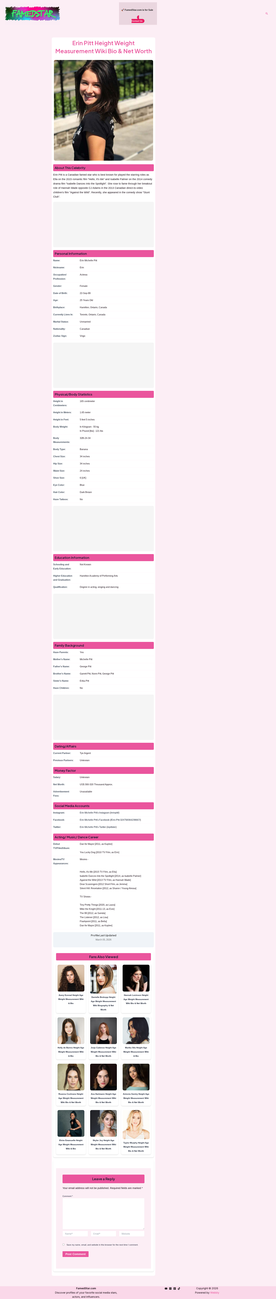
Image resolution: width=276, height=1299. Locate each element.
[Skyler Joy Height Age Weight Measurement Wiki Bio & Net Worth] (103, 1124)
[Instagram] (170, 1288)
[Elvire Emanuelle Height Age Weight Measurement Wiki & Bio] (70, 1124)
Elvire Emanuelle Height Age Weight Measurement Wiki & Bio (71, 1144)
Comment (68, 1196)
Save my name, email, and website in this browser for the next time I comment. (102, 1245)
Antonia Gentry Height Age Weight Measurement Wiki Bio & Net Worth (136, 1098)
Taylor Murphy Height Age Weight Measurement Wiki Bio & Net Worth (136, 1147)
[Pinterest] (174, 1288)
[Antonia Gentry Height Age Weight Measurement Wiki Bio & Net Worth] (136, 1077)
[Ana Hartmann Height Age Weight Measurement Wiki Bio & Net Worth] (103, 1077)
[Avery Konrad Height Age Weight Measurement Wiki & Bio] (70, 978)
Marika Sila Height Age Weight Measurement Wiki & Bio (136, 1051)
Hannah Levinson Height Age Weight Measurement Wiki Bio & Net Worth (136, 999)
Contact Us (137, 21)
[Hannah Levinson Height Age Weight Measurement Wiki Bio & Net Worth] (136, 978)
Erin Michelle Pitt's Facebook (94, 820)
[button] (267, 13)
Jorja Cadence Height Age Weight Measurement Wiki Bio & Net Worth (103, 1051)
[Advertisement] (103, 224)
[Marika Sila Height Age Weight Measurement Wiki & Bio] (136, 1031)
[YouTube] (166, 1288)
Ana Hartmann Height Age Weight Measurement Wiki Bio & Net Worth (103, 1098)
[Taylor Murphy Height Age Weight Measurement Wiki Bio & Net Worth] (136, 1125)
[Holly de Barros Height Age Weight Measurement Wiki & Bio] (70, 1031)
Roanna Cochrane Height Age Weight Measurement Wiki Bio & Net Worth (71, 1098)
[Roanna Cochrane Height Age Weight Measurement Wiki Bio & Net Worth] (70, 1077)
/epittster (111, 827)
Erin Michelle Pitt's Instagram (94, 812)
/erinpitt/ (115, 812)
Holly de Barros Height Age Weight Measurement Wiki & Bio (71, 1051)
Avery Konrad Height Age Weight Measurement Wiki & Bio (71, 999)
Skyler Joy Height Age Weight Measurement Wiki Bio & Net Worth (103, 1144)
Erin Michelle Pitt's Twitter (93, 827)
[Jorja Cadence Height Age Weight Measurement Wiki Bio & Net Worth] (103, 1031)
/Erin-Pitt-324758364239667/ (125, 820)
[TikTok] (179, 1288)
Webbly (214, 1292)
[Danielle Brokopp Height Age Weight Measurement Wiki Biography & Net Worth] (103, 979)
